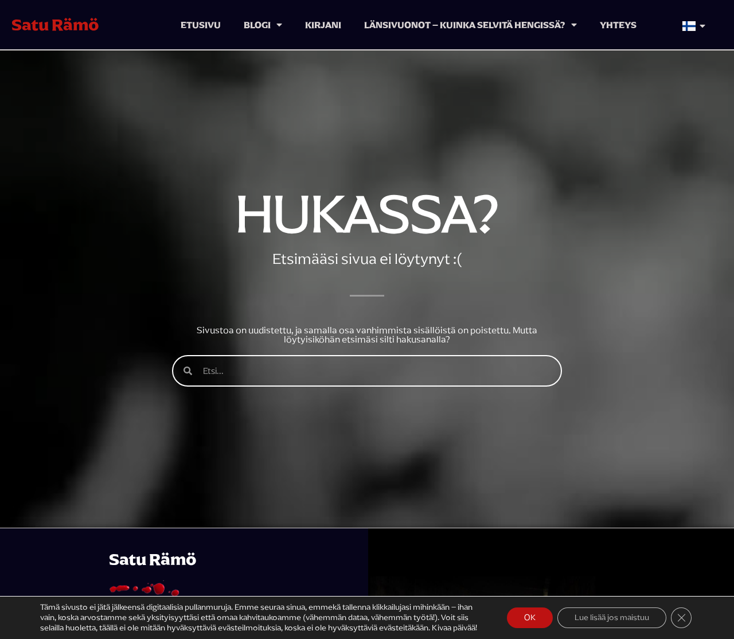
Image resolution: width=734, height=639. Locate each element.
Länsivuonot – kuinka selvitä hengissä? (464, 25)
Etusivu (201, 25)
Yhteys (618, 25)
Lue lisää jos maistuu (612, 617)
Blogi (257, 25)
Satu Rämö (55, 24)
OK (530, 617)
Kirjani (323, 25)
